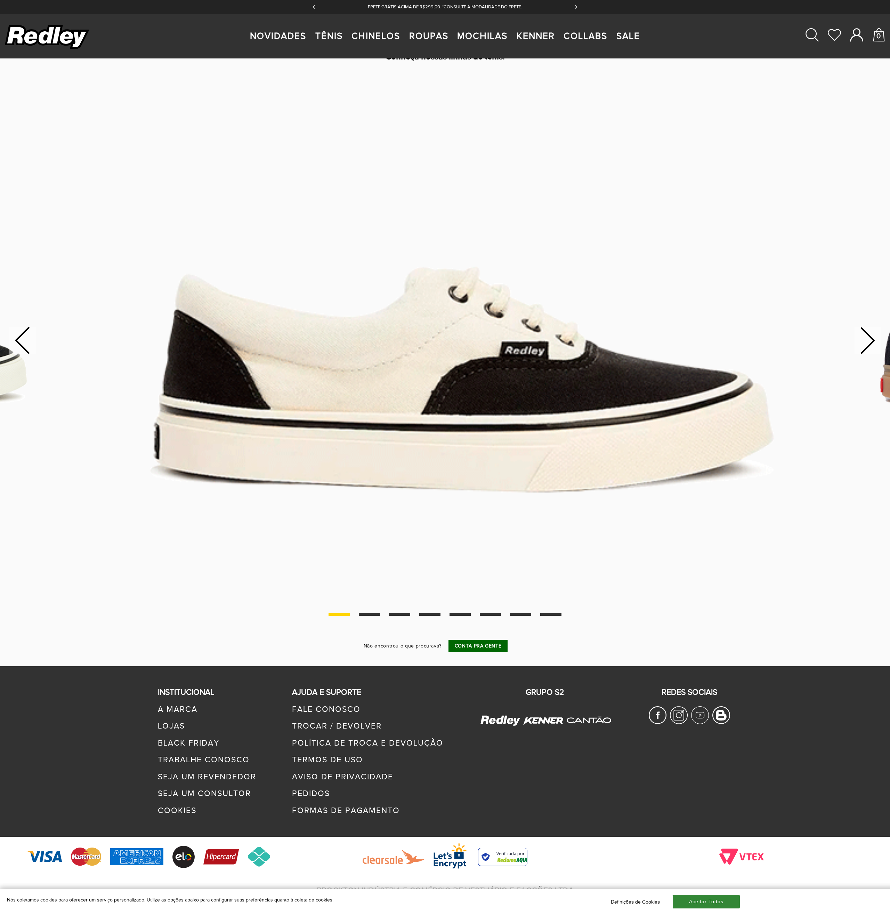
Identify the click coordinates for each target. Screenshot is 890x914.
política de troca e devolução (367, 743)
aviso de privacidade (342, 777)
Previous (22, 340)
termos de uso (327, 760)
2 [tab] (369, 614)
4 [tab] (429, 614)
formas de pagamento (346, 811)
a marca (177, 709)
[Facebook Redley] (657, 721)
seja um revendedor (207, 777)
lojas (171, 726)
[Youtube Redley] (700, 721)
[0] (878, 61)
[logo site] (48, 49)
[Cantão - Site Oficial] (587, 729)
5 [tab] (460, 614)
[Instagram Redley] (679, 721)
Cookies (177, 811)
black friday (188, 743)
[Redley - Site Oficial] (501, 725)
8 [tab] (550, 614)
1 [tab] (339, 614)
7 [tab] (520, 614)
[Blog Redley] (721, 721)
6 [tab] (490, 614)
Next (868, 340)
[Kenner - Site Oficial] (543, 721)
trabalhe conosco (204, 760)
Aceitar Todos (706, 901)
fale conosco (326, 709)
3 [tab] (399, 614)
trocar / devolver (337, 726)
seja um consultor (204, 793)
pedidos (311, 793)
